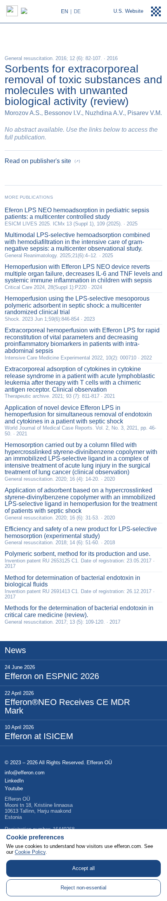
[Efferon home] (32, 10)
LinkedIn (14, 781)
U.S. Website (128, 11)
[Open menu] (156, 11)
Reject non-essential (83, 888)
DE (77, 11)
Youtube (14, 788)
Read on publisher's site (42, 161)
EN (64, 11)
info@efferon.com (25, 772)
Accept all (83, 868)
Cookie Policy (30, 852)
